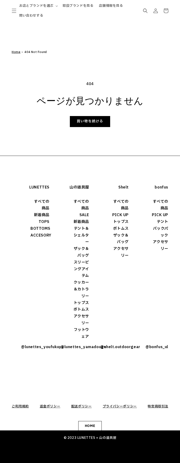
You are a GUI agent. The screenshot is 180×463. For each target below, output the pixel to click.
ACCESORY (39, 235)
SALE (84, 215)
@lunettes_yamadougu (75, 347)
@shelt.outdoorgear (114, 347)
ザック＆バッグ (81, 252)
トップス (81, 303)
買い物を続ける (90, 121)
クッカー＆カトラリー (81, 289)
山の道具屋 (79, 187)
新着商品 (41, 215)
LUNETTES (39, 187)
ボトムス (81, 309)
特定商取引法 (158, 406)
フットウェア (81, 333)
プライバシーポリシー (120, 406)
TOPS (44, 222)
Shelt (123, 187)
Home (16, 52)
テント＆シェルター (81, 235)
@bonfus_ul (157, 347)
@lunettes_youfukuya (35, 347)
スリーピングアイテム (81, 269)
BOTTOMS (39, 228)
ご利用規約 (20, 406)
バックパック (160, 232)
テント (162, 222)
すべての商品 (41, 205)
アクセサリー (81, 319)
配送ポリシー (81, 406)
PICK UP (120, 215)
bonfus (161, 187)
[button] (14, 11)
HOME (90, 425)
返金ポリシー (50, 406)
